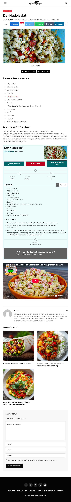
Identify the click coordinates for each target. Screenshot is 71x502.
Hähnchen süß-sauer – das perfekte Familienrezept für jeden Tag (50, 365)
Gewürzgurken (13, 96)
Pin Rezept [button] (36, 163)
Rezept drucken (44, 71)
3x (65, 185)
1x (57, 185)
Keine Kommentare (54, 19)
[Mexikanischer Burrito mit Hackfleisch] (18, 346)
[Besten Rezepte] (35, 3)
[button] (5, 151)
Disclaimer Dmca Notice (46, 491)
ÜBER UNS (32, 491)
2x (61, 185)
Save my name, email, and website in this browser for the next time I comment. (32, 460)
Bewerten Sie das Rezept (58, 163)
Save (22, 23)
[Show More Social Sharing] (66, 24)
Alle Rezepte (7, 11)
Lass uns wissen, (27, 254)
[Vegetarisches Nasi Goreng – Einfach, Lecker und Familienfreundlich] (18, 384)
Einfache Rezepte (41, 495)
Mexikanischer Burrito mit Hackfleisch (17, 364)
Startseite (11, 491)
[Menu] (5, 3)
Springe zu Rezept (29, 71)
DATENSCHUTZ (22, 491)
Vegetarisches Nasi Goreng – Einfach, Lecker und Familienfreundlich (16, 403)
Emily (11, 19)
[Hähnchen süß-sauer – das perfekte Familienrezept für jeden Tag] (52, 346)
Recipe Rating (10, 418)
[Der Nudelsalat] (34, 63)
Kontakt (60, 491)
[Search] (66, 3)
